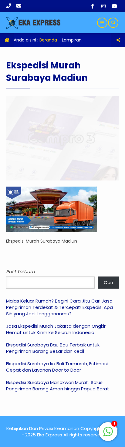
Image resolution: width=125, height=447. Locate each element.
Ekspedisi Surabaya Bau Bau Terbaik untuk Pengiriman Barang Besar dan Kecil (53, 348)
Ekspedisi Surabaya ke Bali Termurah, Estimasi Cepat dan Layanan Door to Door (57, 366)
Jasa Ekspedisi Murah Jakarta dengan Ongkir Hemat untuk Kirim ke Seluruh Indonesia (56, 329)
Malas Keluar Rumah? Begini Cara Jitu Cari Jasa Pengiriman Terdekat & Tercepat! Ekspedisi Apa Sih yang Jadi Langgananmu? (59, 307)
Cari (108, 282)
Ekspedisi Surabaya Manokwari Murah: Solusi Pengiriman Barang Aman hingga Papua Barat (57, 385)
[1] (108, 435)
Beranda (48, 40)
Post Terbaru (20, 271)
